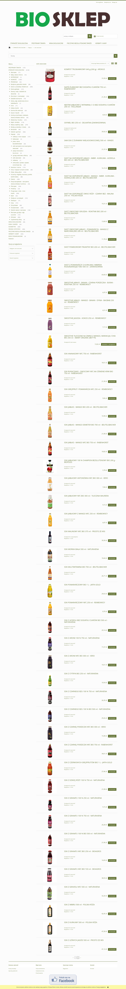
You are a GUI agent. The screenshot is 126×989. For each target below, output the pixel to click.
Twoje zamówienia (40, 968)
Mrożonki (14, 129)
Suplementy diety (16, 219)
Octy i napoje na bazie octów (20, 170)
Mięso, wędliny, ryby (17, 125)
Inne (12, 106)
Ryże (12, 196)
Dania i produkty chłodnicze (19, 87)
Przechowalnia (39, 973)
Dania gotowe (15, 89)
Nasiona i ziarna (16, 167)
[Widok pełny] (116, 63)
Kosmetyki (12, 227)
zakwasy (15, 160)
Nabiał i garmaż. (16, 132)
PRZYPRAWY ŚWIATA (15, 67)
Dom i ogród (13, 224)
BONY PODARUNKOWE (16, 236)
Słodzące (13, 200)
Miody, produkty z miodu (18, 127)
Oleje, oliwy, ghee (16, 172)
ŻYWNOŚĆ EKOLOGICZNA (16, 70)
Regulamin (65, 968)
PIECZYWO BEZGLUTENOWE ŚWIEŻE (19, 231)
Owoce (13, 179)
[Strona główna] (63, 18)
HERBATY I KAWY (14, 234)
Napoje (13, 134)
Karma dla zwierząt (17, 110)
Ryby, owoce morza (17, 75)
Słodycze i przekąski (17, 198)
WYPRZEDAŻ (14, 77)
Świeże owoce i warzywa (18, 210)
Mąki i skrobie (15, 122)
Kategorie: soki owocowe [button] (16, 248)
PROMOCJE (14, 82)
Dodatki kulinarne (16, 98)
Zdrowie (13, 217)
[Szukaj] (115, 56)
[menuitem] (19, 43)
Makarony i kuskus (16, 120)
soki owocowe (17, 158)
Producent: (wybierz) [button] (14, 253)
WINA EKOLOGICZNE (15, 222)
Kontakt (92, 968)
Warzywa (13, 72)
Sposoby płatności (13, 971)
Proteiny (13, 189)
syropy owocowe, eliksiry (20, 155)
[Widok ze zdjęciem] (112, 63)
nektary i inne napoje (19, 136)
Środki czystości (14, 229)
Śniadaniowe (15, 208)
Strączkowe (14, 205)
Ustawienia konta (40, 971)
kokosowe (16, 139)
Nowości (11, 239)
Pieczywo (13, 186)
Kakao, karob (15, 108)
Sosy (12, 203)
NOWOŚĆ (14, 79)
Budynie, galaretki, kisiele (18, 84)
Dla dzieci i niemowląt (17, 96)
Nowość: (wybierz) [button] (14, 258)
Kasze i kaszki (15, 113)
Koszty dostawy (12, 968)
